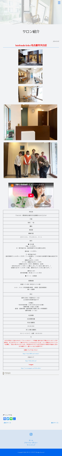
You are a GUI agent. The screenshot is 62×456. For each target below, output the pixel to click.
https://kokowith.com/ (31, 361)
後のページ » (55, 423)
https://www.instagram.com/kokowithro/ (31, 368)
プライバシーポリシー (31, 443)
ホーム (31, 440)
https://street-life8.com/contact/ (31, 353)
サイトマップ (31, 445)
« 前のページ (7, 423)
